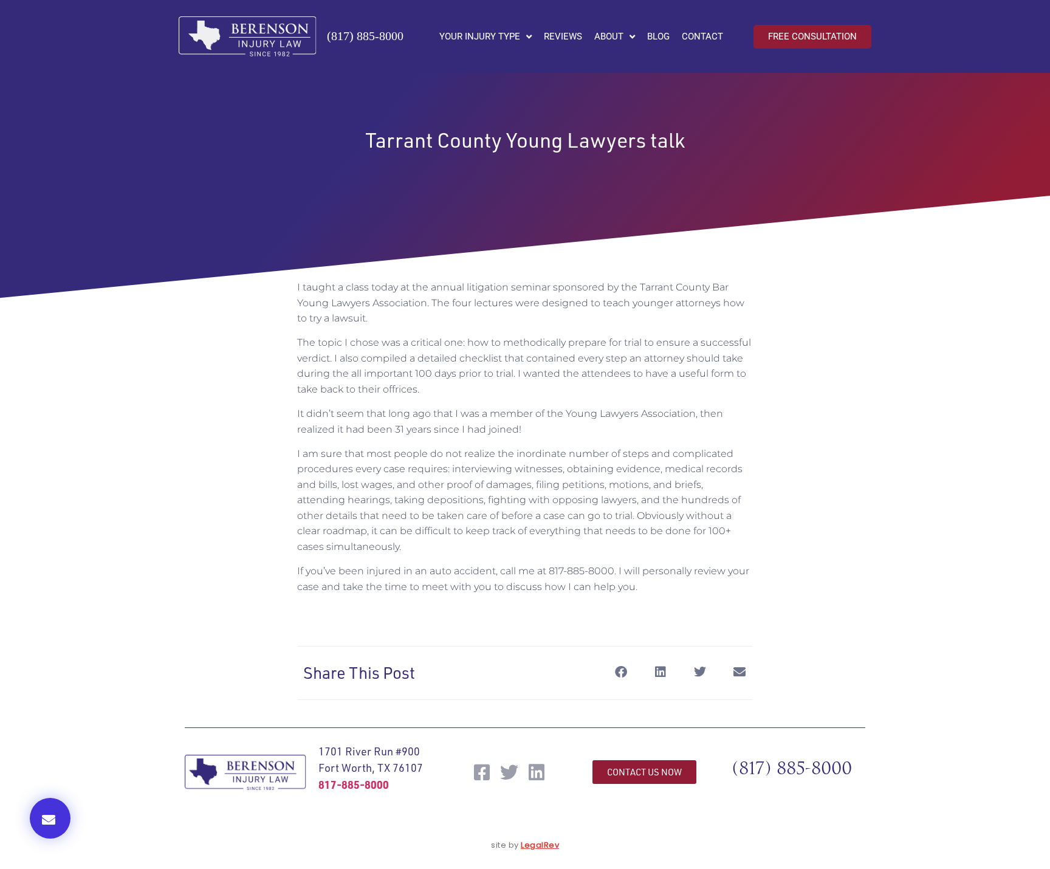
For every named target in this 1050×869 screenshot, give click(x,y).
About (608, 36)
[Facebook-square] (482, 772)
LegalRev (540, 845)
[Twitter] (509, 772)
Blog (658, 36)
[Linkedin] (536, 772)
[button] (50, 818)
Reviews (563, 36)
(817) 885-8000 (365, 36)
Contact (702, 36)
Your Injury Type (479, 36)
